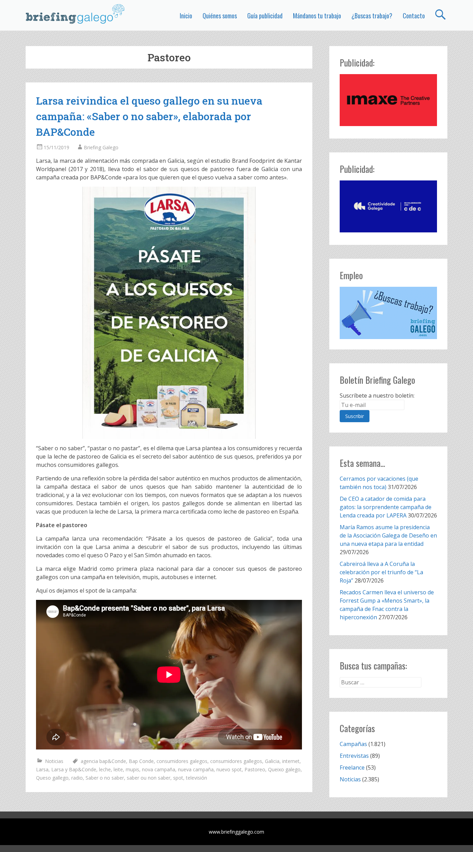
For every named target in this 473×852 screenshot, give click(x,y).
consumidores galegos (182, 761)
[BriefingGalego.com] (75, 13)
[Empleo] (388, 313)
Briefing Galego (101, 147)
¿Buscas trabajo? (371, 15)
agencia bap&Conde (103, 761)
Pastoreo (254, 769)
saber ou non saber (148, 777)
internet (291, 761)
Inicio (186, 15)
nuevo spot (229, 769)
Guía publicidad (265, 15)
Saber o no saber (105, 777)
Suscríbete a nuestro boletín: (377, 395)
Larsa (42, 769)
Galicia (272, 761)
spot (178, 777)
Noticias (54, 761)
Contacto (414, 15)
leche (105, 769)
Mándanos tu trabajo (317, 15)
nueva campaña (196, 769)
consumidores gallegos (236, 761)
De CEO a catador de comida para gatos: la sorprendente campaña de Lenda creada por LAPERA (385, 507)
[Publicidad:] (388, 124)
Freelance (352, 767)
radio (77, 777)
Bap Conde (141, 761)
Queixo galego (284, 769)
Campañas (353, 744)
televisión (196, 777)
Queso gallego (52, 777)
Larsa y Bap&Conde (73, 769)
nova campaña (158, 769)
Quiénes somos (220, 15)
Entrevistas (354, 756)
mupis (132, 769)
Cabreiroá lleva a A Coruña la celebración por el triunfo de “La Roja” (381, 572)
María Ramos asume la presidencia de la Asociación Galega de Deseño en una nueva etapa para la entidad (388, 535)
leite (118, 769)
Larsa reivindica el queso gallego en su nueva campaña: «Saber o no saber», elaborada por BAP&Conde (149, 116)
